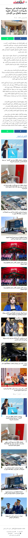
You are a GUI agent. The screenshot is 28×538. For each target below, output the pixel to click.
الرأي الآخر (14, 528)
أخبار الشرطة (13, 488)
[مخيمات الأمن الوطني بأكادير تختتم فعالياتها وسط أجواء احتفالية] (14, 251)
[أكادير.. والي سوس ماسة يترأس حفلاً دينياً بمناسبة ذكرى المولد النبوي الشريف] (14, 377)
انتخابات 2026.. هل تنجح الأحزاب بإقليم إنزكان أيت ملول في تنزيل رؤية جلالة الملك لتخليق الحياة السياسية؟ (15, 186)
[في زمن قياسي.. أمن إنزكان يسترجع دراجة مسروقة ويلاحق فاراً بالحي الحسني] (14, 327)
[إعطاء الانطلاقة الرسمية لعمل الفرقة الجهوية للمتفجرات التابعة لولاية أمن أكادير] (14, 226)
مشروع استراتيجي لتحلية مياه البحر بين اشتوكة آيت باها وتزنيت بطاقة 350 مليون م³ (15, 212)
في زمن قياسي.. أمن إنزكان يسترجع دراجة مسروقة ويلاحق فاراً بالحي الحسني (15, 338)
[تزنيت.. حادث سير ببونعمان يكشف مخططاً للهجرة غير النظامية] (14, 352)
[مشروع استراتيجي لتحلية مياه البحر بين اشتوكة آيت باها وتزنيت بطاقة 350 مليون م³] (14, 200)
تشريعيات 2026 (14, 413)
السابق (24, 394)
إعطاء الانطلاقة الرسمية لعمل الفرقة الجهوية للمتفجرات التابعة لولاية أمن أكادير (16, 238)
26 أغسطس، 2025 (22, 17)
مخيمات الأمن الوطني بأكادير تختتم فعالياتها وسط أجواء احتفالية (15, 263)
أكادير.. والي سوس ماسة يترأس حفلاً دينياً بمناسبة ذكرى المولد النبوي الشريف (15, 389)
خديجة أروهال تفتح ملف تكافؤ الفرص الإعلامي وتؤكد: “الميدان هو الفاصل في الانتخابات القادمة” (14, 313)
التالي (20, 394)
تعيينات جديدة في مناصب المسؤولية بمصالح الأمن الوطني (14, 516)
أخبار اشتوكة (14, 464)
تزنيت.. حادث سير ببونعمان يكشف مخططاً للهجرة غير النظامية (14, 364)
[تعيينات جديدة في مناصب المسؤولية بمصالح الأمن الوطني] (14, 507)
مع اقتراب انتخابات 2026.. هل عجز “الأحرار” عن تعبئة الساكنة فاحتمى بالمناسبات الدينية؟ (14, 160)
